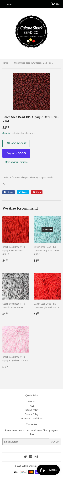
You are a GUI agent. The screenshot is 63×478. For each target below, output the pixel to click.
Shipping (6, 133)
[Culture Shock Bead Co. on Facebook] (30, 457)
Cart (58, 4)
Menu (9, 4)
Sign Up (54, 442)
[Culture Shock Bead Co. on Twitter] (25, 457)
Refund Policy (31, 410)
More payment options (16, 162)
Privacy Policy (31, 414)
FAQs (31, 405)
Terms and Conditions (31, 418)
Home (5, 63)
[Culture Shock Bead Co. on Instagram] (36, 457)
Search (31, 401)
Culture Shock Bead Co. (32, 466)
